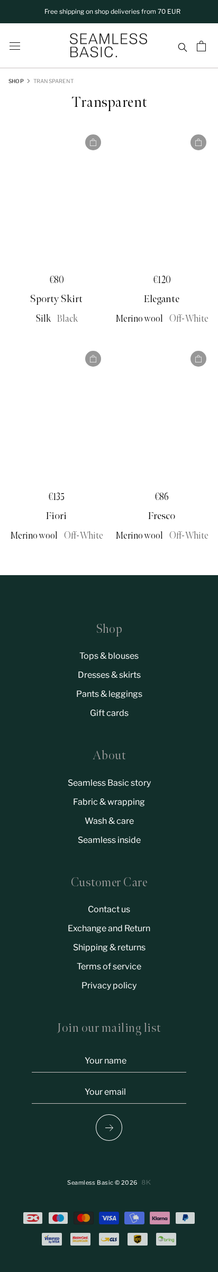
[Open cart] (202, 46)
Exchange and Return (109, 928)
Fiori (56, 516)
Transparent (53, 81)
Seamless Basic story (109, 783)
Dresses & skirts (109, 675)
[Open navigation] (15, 46)
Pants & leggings (109, 694)
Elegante (161, 299)
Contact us (109, 909)
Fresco (161, 516)
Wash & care (109, 821)
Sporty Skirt (56, 299)
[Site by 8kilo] (146, 1182)
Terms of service (109, 966)
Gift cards (109, 713)
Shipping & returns (109, 947)
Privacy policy (109, 985)
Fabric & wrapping (109, 802)
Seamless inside (109, 840)
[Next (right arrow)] (109, 1127)
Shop (16, 81)
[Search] (182, 46)
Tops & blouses (109, 656)
